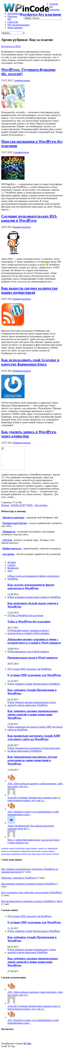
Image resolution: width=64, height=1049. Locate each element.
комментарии (53, 848)
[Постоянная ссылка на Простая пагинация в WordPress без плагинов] (13, 179)
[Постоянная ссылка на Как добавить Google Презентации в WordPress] (33, 684)
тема (29, 854)
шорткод (34, 848)
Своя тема (12, 22)
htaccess (56, 854)
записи (27, 848)
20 (14, 505)
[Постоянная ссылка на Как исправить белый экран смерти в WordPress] (34, 597)
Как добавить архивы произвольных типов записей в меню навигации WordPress (32, 714)
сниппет (41, 848)
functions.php (20, 848)
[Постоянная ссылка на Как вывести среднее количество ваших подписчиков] (13, 325)
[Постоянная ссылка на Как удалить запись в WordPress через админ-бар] (13, 469)
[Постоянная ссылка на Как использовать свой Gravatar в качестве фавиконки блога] (13, 397)
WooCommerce (15, 27)
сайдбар (24, 854)
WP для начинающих (18, 24)
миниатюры (16, 854)
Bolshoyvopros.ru (12, 548)
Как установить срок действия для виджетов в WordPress (31, 892)
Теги (9, 570)
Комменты (13, 568)
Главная (53, 4)
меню (34, 854)
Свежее (11, 565)
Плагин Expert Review (15, 523)
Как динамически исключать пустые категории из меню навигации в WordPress (32, 760)
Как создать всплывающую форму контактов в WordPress (31, 586)
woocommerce (14, 851)
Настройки (13, 13)
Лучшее (11, 562)
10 (12, 505)
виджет (38, 851)
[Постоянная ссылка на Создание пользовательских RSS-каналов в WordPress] (13, 253)
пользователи (6, 854)
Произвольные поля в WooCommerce (32, 657)
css (8, 851)
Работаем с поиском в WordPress (18, 877)
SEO (43, 854)
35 (20, 505)
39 (30, 505)
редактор (44, 851)
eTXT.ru (7, 540)
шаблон (51, 851)
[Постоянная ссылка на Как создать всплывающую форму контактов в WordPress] (35, 578)
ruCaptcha (8, 554)
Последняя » (41, 505)
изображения (25, 851)
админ (3, 851)
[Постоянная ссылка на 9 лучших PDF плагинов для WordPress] (29, 669)
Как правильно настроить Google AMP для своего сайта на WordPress (33, 737)
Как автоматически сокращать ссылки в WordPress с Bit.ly (32, 901)
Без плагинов (54, 8)
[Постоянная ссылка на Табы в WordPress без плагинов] (25, 615)
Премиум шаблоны (13, 517)
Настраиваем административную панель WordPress (28, 883)
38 (28, 505)
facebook (49, 854)
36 (23, 505)
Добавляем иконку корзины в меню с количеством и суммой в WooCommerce (34, 641)
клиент (38, 854)
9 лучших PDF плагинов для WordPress (34, 675)
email (33, 851)
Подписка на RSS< (11, 46)
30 (17, 505)
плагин (11, 848)
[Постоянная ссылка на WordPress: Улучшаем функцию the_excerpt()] (13, 107)
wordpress (5, 848)
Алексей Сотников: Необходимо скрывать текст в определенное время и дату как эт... (33, 799)
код (46, 848)
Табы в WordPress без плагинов (28, 621)
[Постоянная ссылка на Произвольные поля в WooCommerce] (28, 651)
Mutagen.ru (9, 531)
